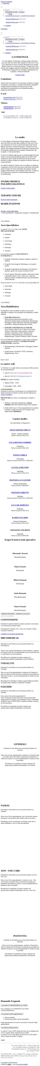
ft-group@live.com (9, 97)
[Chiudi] (1, 34)
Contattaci (8, 25)
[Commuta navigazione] (1, 32)
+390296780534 (8, 108)
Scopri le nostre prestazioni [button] (9, 199)
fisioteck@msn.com (12, 22)
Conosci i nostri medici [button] (8, 188)
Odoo (9, 1064)
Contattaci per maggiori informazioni (12, 634)
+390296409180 (8, 107)
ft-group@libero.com (12, 19)
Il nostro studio (20, 75)
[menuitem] (10, 14)
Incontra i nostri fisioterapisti (9, 211)
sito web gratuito (23, 1064)
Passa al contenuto (6, 1)
